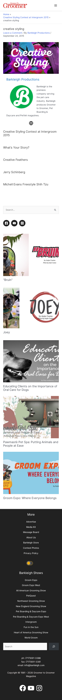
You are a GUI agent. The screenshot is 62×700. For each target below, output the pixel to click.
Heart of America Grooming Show (31, 632)
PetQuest (31, 595)
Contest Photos (31, 548)
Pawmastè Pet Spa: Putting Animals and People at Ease (30, 443)
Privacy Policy (31, 553)
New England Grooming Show (31, 606)
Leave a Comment (12, 33)
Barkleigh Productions (39, 33)
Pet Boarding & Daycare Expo (31, 611)
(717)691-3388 (33, 658)
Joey (6, 332)
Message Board (31, 532)
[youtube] (14, 223)
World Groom (31, 637)
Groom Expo (31, 580)
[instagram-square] (22, 223)
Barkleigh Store (31, 542)
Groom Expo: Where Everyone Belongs (30, 498)
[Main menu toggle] (55, 5)
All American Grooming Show (31, 590)
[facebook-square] (6, 223)
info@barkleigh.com (34, 665)
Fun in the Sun (31, 627)
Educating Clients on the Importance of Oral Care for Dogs (30, 387)
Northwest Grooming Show (31, 601)
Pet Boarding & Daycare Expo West (31, 616)
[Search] (54, 646)
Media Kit (31, 527)
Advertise (31, 521)
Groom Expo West (31, 585)
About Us (31, 537)
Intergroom (31, 622)
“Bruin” (8, 280)
